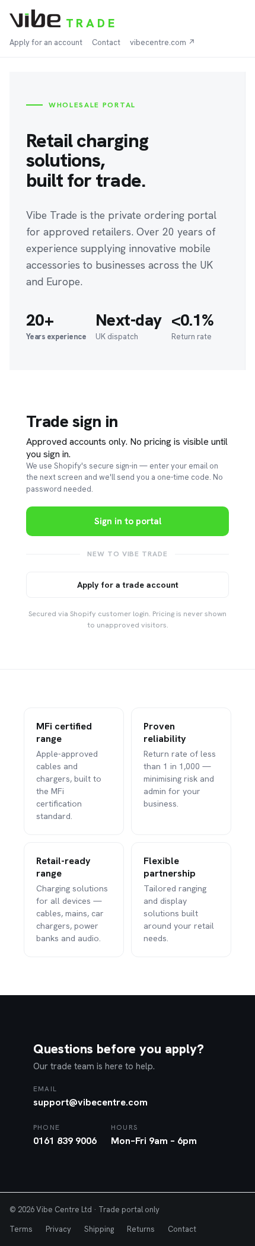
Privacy (58, 1229)
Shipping (99, 1229)
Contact (106, 42)
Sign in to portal (127, 521)
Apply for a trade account (128, 584)
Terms (21, 1229)
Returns (141, 1229)
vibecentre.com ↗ (162, 42)
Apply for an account (45, 42)
